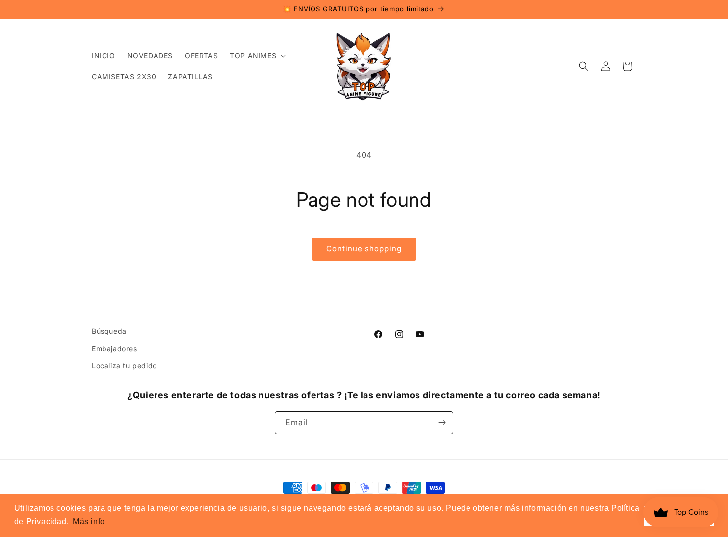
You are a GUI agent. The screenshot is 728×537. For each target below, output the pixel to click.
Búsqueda (109, 331)
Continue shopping (364, 248)
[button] (257, 55)
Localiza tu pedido (124, 365)
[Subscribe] (442, 422)
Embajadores (114, 348)
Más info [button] (89, 521)
